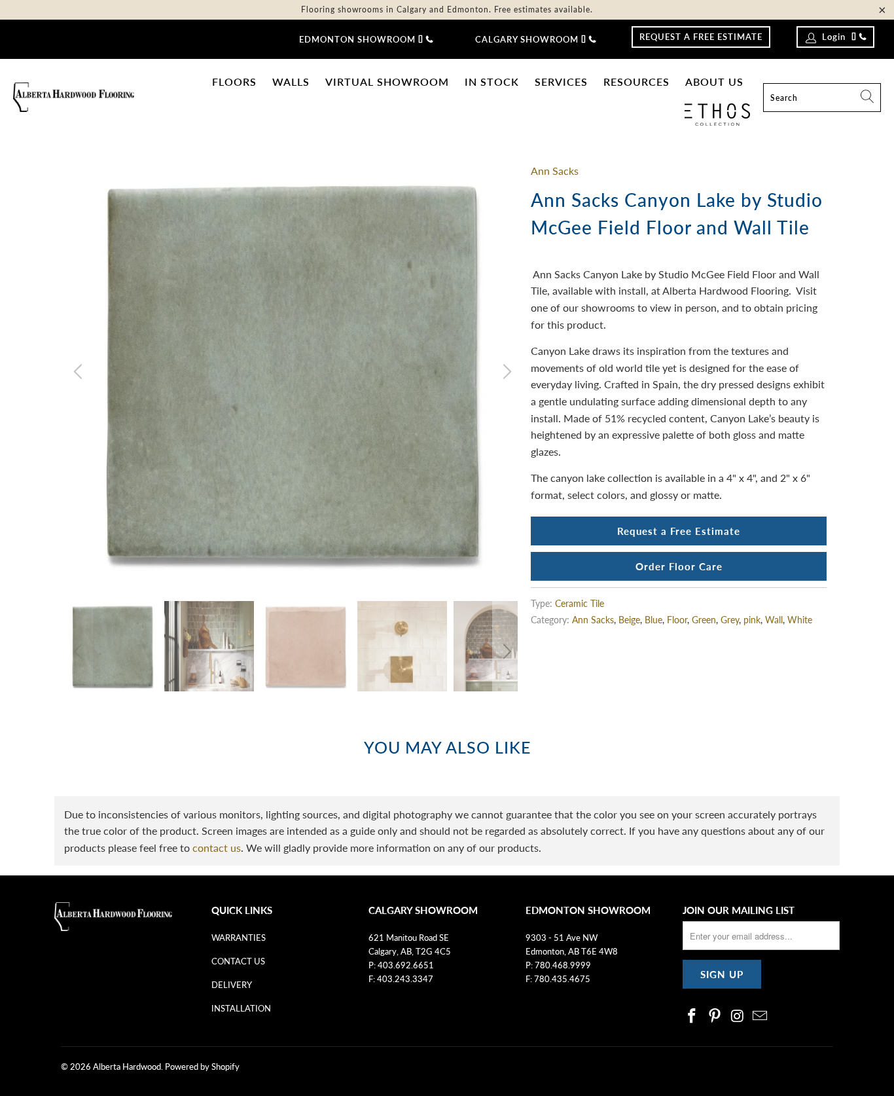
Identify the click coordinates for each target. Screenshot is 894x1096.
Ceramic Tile (579, 603)
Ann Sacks (555, 170)
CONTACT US (238, 961)
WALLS (291, 81)
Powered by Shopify (202, 1066)
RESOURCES (636, 81)
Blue (653, 619)
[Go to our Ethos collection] (717, 114)
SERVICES (561, 81)
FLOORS (234, 81)
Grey (730, 619)
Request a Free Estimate (678, 531)
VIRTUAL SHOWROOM (387, 81)
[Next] (505, 371)
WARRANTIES (238, 937)
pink (751, 619)
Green (704, 619)
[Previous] (80, 371)
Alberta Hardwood (127, 1066)
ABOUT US (714, 81)
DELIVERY (231, 984)
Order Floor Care (679, 566)
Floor (677, 619)
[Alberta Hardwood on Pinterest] (715, 1016)
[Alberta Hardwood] (73, 97)
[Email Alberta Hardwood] (760, 1016)
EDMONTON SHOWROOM (357, 39)
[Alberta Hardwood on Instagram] (737, 1016)
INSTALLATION (241, 1008)
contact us (216, 847)
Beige (629, 619)
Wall (774, 619)
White (799, 619)
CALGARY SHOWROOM (527, 39)
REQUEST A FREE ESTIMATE (700, 36)
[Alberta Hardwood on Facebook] (692, 1016)
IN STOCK (492, 81)
